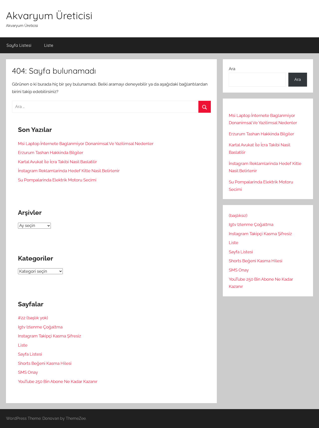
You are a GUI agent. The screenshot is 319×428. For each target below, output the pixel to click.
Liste (48, 45)
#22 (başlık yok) (33, 317)
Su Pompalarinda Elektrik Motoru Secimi (57, 179)
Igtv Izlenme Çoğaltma (40, 326)
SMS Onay (28, 372)
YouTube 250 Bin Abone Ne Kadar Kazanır (57, 381)
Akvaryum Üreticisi (49, 15)
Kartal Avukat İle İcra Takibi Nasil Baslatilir (57, 161)
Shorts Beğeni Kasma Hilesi (45, 363)
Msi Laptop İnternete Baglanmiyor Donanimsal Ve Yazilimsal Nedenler (86, 143)
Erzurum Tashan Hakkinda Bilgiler (50, 152)
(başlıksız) (238, 215)
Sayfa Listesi (18, 45)
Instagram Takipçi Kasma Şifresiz (49, 335)
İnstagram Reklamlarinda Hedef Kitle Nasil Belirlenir (69, 170)
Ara (232, 68)
